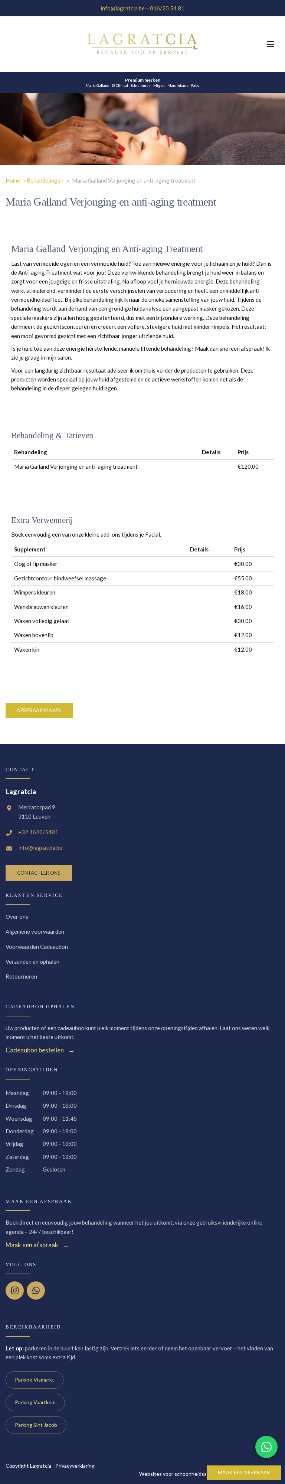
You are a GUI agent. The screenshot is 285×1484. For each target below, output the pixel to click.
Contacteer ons (38, 873)
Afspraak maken (39, 710)
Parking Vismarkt (34, 1379)
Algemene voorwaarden (35, 931)
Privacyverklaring (75, 1465)
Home (13, 180)
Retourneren (21, 976)
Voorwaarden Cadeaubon (37, 946)
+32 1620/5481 (38, 832)
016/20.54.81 (167, 8)
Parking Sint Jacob (36, 1425)
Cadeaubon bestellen (35, 1050)
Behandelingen (45, 180)
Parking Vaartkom (35, 1402)
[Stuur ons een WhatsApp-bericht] (266, 1447)
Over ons (17, 916)
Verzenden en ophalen (32, 961)
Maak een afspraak (244, 1472)
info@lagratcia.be (123, 8)
